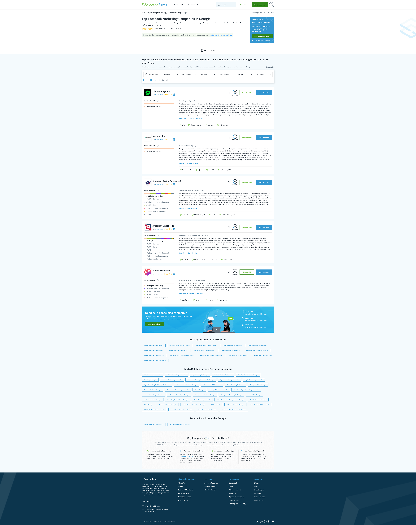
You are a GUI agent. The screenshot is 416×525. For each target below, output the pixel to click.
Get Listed (244, 5)
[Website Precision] (147, 272)
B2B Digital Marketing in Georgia (248, 375)
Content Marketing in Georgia (172, 380)
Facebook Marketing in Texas (238, 355)
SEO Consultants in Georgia (235, 405)
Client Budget (224, 74)
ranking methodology (187, 456)
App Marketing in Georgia (200, 375)
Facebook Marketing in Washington (155, 360)
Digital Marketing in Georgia (253, 380)
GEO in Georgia (199, 390)
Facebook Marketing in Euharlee (180, 424)
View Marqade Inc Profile (188, 163)
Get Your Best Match (262, 36)
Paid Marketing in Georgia (258, 400)
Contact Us (182, 486)
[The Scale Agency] (147, 92)
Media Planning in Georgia (202, 400)
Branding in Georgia (150, 380)
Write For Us (183, 500)
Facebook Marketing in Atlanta (153, 424)
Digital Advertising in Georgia (229, 380)
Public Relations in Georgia (167, 405)
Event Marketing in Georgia (152, 390)
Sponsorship (234, 493)
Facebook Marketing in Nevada (230, 350)
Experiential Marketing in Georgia (177, 390)
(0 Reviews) (159, 95)
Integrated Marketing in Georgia (231, 395)
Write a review (259, 5)
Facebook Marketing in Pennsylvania (211, 355)
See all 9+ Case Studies (188, 208)
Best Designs (259, 490)
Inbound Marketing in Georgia (153, 395)
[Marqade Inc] (147, 137)
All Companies (209, 50)
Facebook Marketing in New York (154, 355)
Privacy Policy (183, 493)
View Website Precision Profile (191, 293)
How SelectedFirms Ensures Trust (220, 35)
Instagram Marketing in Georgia (205, 395)
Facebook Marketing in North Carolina (182, 355)
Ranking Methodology (237, 504)
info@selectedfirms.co (152, 506)
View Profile (247, 93)
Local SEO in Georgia (254, 395)
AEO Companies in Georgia (152, 375)
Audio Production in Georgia (223, 375)
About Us (181, 483)
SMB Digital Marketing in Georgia (154, 410)
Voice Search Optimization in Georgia (234, 410)
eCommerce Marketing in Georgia (186, 385)
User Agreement (184, 497)
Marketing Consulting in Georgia (177, 400)
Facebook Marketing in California (180, 345)
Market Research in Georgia (152, 400)
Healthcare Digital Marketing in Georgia (246, 390)
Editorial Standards (185, 490)
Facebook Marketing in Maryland (204, 350)
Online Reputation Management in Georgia (230, 400)
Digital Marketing (160, 13)
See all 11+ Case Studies (188, 253)
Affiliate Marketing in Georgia (176, 375)
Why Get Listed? (235, 490)
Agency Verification (236, 497)
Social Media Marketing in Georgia (181, 410)
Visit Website (264, 93)
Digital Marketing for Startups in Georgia (157, 385)
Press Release (259, 497)
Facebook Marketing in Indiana (178, 350)
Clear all (165, 80)
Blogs (256, 483)
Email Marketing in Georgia (235, 385)
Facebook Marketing (174, 13)
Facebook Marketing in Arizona (153, 345)
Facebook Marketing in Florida (232, 345)
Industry (241, 74)
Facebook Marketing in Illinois (153, 350)
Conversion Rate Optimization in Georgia (201, 380)
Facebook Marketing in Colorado (206, 345)
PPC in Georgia (148, 405)
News (256, 486)
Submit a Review (210, 490)
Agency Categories (211, 483)
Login (231, 486)
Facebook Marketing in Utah (263, 355)
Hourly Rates (186, 74)
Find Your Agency (210, 486)
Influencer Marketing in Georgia (179, 395)
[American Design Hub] (147, 227)
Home (144, 13)
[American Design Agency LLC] (147, 182)
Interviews (258, 493)
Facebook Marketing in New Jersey (257, 350)
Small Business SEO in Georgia (260, 405)
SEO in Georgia (215, 405)
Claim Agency (234, 500)
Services (167, 74)
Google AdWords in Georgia (219, 390)
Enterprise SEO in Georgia (258, 385)
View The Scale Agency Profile (190, 118)
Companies (150, 13)
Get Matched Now (155, 324)
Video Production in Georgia (207, 410)
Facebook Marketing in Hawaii (257, 345)
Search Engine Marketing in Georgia (194, 405)
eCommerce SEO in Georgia (212, 385)
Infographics (259, 500)
